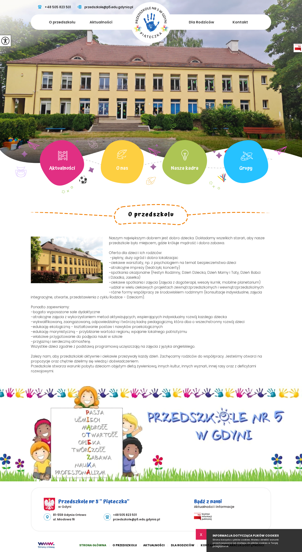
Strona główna (92, 545)
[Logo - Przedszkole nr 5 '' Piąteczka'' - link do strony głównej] (151, 22)
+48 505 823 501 (58, 7)
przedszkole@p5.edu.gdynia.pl (108, 7)
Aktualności (101, 22)
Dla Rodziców (201, 22)
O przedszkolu (62, 22)
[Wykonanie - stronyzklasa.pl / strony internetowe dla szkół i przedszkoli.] (46, 545)
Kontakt (240, 22)
